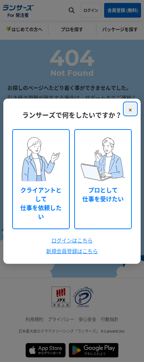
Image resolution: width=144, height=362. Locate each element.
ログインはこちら (72, 240)
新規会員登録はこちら (72, 251)
